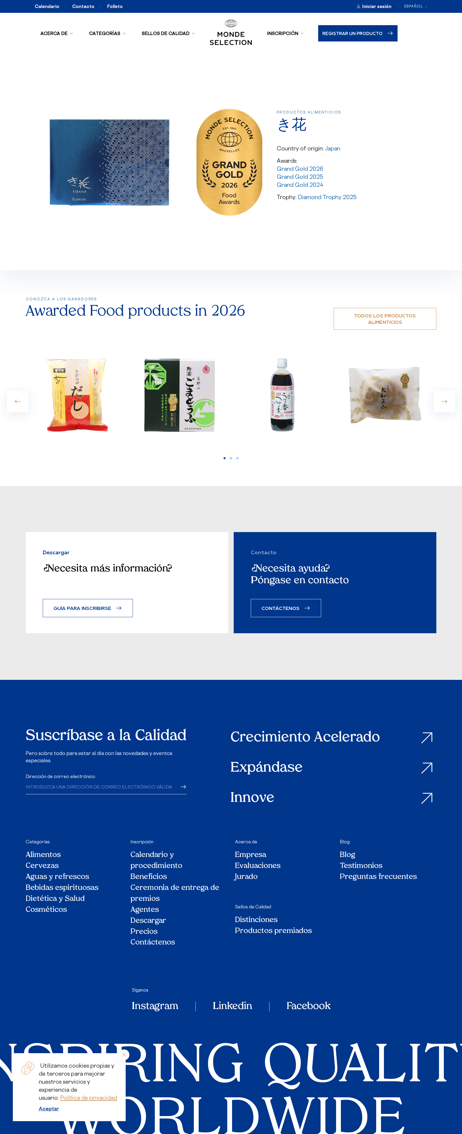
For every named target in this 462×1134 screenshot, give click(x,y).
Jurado (246, 877)
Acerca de (54, 33)
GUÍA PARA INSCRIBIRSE (82, 608)
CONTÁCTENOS (280, 608)
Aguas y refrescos (57, 877)
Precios (143, 932)
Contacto (83, 6)
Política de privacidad (88, 1097)
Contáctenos (152, 942)
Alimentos (43, 855)
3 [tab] (237, 458)
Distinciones (256, 920)
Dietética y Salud (56, 899)
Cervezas (42, 866)
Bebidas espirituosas (62, 888)
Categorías (104, 33)
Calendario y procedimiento (156, 861)
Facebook (308, 1007)
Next (444, 401)
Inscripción (282, 33)
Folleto (115, 6)
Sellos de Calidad (166, 33)
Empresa (250, 855)
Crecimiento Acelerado (305, 738)
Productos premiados (273, 931)
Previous (17, 401)
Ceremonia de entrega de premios (174, 894)
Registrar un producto (352, 33)
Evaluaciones (257, 866)
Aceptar (49, 1109)
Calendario (47, 6)
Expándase (266, 768)
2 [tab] (231, 458)
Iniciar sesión (376, 6)
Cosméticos (46, 910)
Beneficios (148, 877)
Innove (252, 798)
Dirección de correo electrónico (60, 776)
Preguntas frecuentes (378, 877)
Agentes (144, 910)
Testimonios (361, 866)
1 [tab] (225, 458)
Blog (345, 841)
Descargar (148, 921)
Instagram (155, 1007)
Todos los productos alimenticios (385, 318)
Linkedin (232, 1007)
